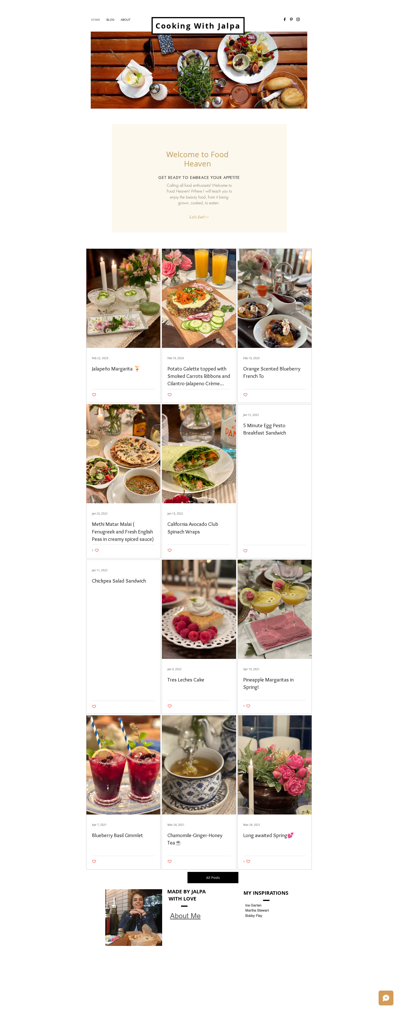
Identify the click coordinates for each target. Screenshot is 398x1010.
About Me (185, 916)
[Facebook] (284, 19)
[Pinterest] (291, 19)
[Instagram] (298, 19)
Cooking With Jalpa (197, 26)
